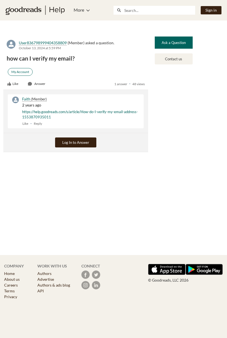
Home (9, 273)
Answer (39, 84)
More (79, 9)
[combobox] (159, 10)
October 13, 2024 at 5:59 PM (40, 48)
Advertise (45, 279)
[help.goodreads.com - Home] (35, 10)
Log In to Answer (75, 142)
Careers (11, 285)
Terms (9, 290)
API (40, 290)
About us (12, 279)
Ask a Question (174, 42)
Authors (44, 273)
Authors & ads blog (53, 285)
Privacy (10, 296)
